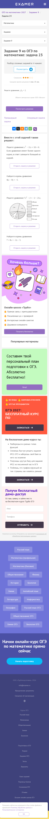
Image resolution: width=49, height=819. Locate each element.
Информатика (33, 599)
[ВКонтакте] (14, 128)
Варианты (24, 767)
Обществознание (15, 574)
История (15, 582)
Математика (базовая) (23, 566)
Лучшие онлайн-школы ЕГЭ (24, 797)
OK (24, 814)
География (10, 607)
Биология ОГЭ (32, 624)
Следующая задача (36, 117)
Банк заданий (24, 776)
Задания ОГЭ (24, 756)
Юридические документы (24, 691)
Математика (24, 720)
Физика (35, 574)
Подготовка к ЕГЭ (24, 746)
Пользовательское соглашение (13, 810)
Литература (12, 599)
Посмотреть (22, 69)
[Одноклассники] (22, 128)
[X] (18, 128)
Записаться (23, 427)
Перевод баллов (24, 782)
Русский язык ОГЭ (32, 607)
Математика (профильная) (23, 558)
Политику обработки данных (21, 808)
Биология (31, 582)
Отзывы (24, 792)
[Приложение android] (24, 701)
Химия (11, 591)
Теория (24, 751)
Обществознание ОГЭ (23, 616)
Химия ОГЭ (12, 624)
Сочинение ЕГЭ (24, 787)
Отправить (23, 525)
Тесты (24, 761)
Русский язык (23, 549)
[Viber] (35, 129)
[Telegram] (26, 128)
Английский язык (30, 591)
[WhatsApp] (30, 128)
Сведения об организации (24, 696)
